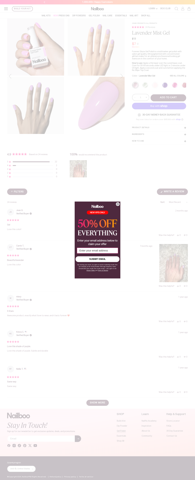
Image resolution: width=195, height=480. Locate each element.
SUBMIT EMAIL (97, 259)
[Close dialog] (117, 204)
